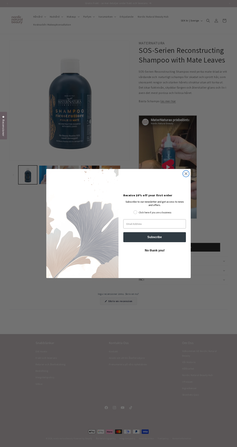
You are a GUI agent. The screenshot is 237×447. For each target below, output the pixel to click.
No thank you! (155, 250)
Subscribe (154, 237)
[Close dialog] (186, 173)
